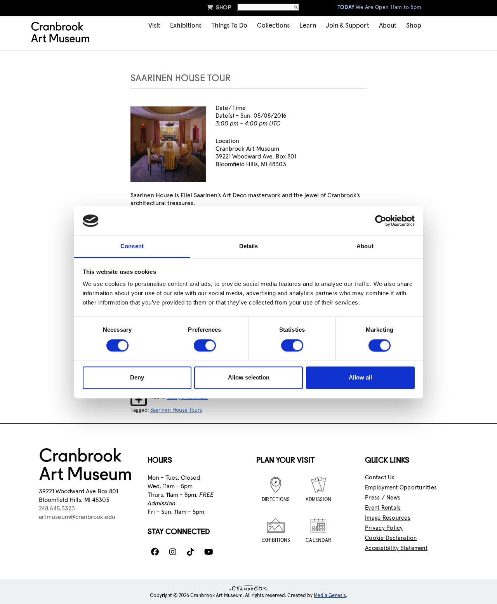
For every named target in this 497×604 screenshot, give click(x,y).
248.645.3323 (57, 508)
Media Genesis (330, 595)
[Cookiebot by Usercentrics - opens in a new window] (381, 220)
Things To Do (229, 26)
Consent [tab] (132, 246)
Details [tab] (248, 246)
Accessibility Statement (396, 548)
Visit (154, 26)
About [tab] (365, 246)
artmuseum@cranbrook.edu (77, 517)
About (387, 26)
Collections (273, 26)
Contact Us (380, 477)
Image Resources (387, 518)
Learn (307, 26)
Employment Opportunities (401, 488)
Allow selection (248, 377)
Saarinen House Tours (176, 410)
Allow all (360, 377)
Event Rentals (383, 508)
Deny (137, 377)
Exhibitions (186, 26)
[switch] (205, 345)
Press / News (382, 498)
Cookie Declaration (391, 538)
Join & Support (347, 26)
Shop (219, 7)
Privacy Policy (384, 528)
